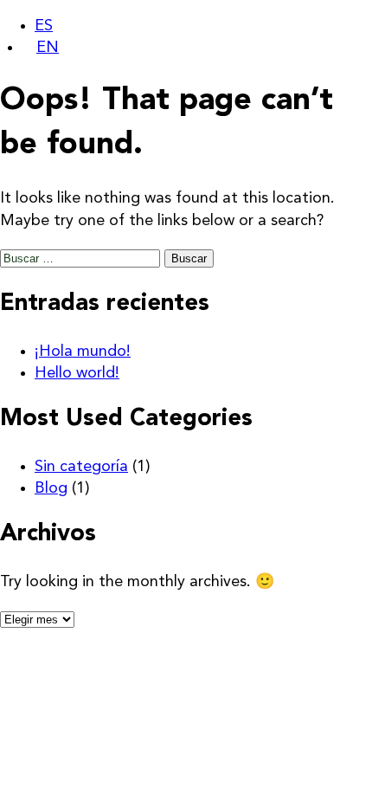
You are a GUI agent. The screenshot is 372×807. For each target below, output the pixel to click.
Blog (51, 488)
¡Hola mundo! (83, 351)
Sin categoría (81, 467)
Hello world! (77, 373)
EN (47, 47)
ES (44, 26)
